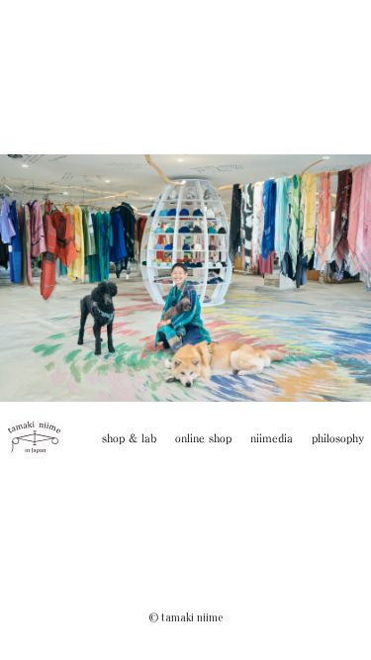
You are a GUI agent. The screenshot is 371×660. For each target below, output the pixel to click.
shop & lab (129, 437)
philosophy (338, 437)
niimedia (271, 437)
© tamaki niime (185, 617)
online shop (203, 437)
